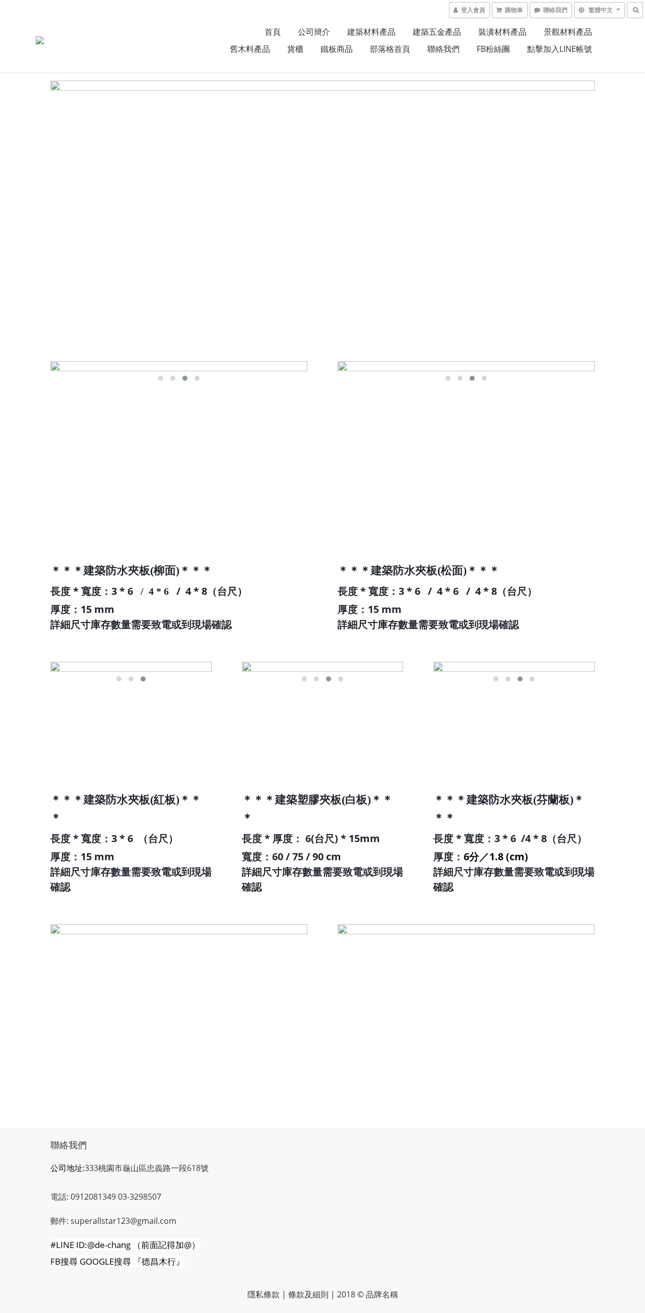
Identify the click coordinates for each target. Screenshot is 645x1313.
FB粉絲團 (493, 48)
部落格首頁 (390, 48)
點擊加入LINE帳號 (559, 48)
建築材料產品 (371, 31)
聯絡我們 (443, 48)
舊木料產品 (250, 48)
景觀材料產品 (568, 31)
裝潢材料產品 (502, 31)
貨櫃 (295, 48)
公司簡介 (314, 31)
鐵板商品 (336, 48)
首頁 (273, 31)
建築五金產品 (437, 31)
